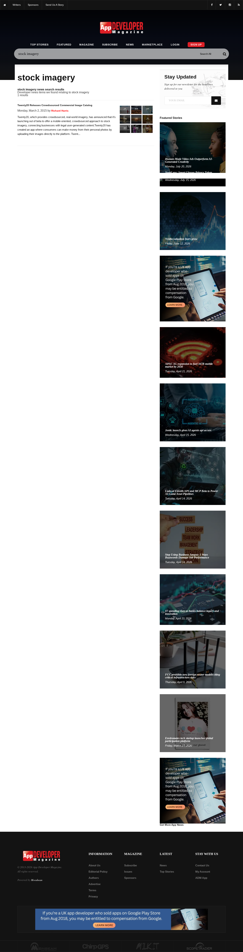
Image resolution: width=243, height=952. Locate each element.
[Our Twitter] (220, 5)
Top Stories (39, 44)
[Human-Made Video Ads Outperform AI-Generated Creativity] (193, 147)
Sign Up (196, 44)
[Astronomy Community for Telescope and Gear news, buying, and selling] (200, 946)
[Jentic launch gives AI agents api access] (193, 412)
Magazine (86, 44)
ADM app (201, 877)
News (130, 44)
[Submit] (224, 53)
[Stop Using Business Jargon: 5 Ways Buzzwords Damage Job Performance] (193, 539)
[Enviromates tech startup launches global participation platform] (193, 722)
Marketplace (152, 44)
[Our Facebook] (211, 5)
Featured (64, 44)
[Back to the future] (4, 5)
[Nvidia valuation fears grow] (193, 220)
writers (17, 4)
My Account (202, 871)
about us (94, 865)
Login (175, 44)
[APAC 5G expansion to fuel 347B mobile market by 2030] (193, 352)
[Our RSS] (238, 5)
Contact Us (202, 865)
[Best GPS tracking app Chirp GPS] (96, 946)
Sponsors (130, 877)
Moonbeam (36, 880)
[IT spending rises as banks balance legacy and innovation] (193, 599)
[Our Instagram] (229, 5)
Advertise (95, 884)
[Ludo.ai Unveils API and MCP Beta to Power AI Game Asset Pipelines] (193, 475)
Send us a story (55, 4)
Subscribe (110, 44)
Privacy (93, 896)
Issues (128, 871)
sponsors (33, 4)
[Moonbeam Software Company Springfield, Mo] (44, 946)
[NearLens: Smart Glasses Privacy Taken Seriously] (193, 182)
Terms (92, 890)
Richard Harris (59, 110)
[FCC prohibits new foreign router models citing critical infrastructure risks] (193, 659)
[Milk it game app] (148, 946)
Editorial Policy (98, 871)
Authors (94, 877)
